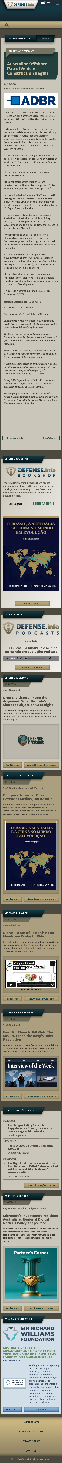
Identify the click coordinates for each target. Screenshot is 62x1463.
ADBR (43, 291)
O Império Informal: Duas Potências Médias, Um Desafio (27, 797)
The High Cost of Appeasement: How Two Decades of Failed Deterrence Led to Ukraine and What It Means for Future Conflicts (33, 1168)
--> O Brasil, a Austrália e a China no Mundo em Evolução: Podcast (31, 650)
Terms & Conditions (31, 1431)
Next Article (49, 438)
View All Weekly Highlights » (41, 899)
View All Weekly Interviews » (41, 1096)
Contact (31, 1450)
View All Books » (32, 603)
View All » (41, 1409)
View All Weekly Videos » (41, 999)
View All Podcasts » (32, 667)
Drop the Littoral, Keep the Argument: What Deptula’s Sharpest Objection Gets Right (28, 701)
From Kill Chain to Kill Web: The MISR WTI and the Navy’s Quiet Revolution (28, 1035)
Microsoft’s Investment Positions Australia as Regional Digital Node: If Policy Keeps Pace (30, 1219)
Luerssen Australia (28, 302)
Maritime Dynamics (21, 51)
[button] (7, 553)
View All (46, 38)
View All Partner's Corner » (41, 1308)
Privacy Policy (31, 1441)
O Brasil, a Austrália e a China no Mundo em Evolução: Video (28, 934)
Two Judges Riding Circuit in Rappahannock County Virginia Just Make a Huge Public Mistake (31, 1128)
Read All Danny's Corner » (41, 1185)
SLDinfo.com (31, 1422)
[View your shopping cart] (51, 3)
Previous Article (15, 438)
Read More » (12, 765)
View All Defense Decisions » (41, 765)
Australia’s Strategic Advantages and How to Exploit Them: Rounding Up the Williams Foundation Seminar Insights (29, 1352)
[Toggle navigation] (57, 2)
